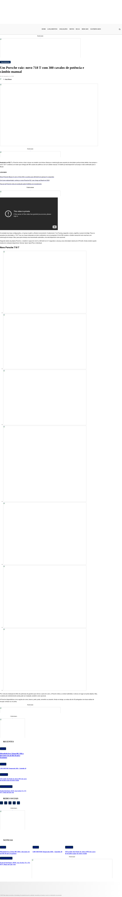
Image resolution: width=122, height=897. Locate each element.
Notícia (3, 748)
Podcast (3, 764)
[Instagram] (1, 802)
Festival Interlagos (6, 786)
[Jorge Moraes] (1, 79)
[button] (119, 29)
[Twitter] (39, 77)
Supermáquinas (5, 62)
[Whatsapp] (14, 802)
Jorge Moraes (8, 79)
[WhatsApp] (51, 77)
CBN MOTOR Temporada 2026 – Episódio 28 (13, 768)
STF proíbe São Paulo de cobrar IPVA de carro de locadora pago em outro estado (13, 779)
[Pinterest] (45, 77)
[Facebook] (33, 77)
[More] (57, 77)
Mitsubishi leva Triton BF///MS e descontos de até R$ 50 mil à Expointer (12, 755)
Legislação (4, 774)
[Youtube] (5, 802)
